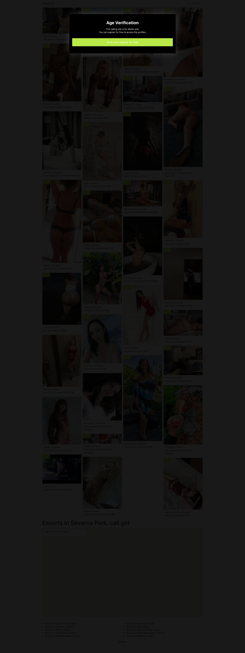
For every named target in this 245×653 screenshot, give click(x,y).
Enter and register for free (122, 42)
